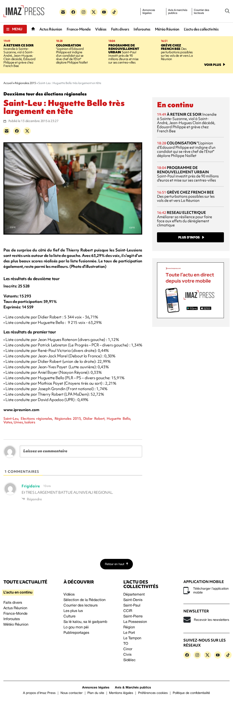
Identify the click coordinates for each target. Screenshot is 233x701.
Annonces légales (148, 11)
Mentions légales (121, 693)
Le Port (129, 632)
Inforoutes (142, 29)
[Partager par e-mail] (6, 131)
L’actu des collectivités (201, 29)
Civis (127, 654)
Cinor (127, 649)
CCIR (127, 611)
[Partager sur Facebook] (16, 131)
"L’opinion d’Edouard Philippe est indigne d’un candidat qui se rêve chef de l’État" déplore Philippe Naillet (72, 53)
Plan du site (95, 693)
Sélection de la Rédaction (84, 600)
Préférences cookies (153, 693)
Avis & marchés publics (177, 11)
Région (129, 627)
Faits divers (120, 29)
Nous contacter (72, 693)
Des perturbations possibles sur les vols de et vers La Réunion (177, 52)
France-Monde (79, 29)
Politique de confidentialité (191, 693)
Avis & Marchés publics (133, 687)
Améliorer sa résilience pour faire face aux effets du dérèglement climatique (184, 219)
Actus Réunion (50, 29)
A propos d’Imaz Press (39, 693)
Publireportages (76, 632)
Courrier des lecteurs (201, 11)
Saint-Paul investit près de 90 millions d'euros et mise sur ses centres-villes (123, 53)
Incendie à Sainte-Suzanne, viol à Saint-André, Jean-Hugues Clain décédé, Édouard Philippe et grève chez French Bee (19, 55)
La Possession (135, 622)
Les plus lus (73, 611)
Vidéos (100, 29)
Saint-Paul (131, 605)
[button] (15, 29)
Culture (69, 616)
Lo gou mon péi (76, 627)
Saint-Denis (132, 600)
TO (125, 643)
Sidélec (129, 660)
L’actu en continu (17, 592)
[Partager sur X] (27, 131)
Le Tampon (132, 638)
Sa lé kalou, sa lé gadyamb (85, 622)
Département (134, 594)
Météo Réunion (167, 29)
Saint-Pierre (133, 616)
